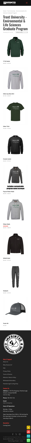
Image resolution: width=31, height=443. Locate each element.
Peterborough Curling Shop (10, 384)
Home (4, 11)
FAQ (4, 368)
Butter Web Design (8, 439)
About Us (5, 362)
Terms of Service (7, 374)
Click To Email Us (7, 403)
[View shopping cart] (28, 427)
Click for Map (6, 395)
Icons (21, 441)
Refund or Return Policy (9, 377)
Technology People (13, 441)
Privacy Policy (6, 371)
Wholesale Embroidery (9, 380)
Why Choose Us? (7, 365)
